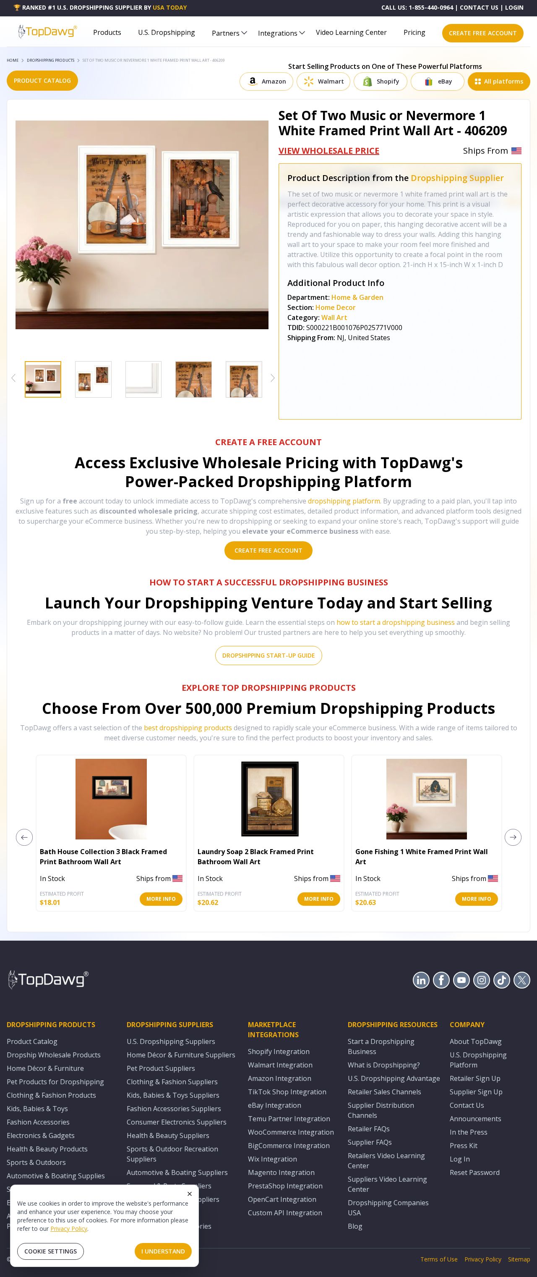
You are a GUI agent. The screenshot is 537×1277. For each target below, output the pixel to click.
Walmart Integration (280, 1065)
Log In (460, 1159)
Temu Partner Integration (289, 1118)
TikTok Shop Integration (287, 1091)
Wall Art (334, 317)
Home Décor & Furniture (45, 1068)
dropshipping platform (344, 501)
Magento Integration (281, 1172)
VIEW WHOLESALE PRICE (329, 150)
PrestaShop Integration (285, 1185)
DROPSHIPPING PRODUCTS (50, 60)
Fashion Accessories (38, 1122)
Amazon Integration (279, 1078)
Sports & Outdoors (36, 1162)
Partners (226, 33)
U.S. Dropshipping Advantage (394, 1078)
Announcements (475, 1118)
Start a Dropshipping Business (381, 1046)
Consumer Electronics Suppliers (177, 1122)
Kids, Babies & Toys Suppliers (173, 1095)
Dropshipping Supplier (457, 178)
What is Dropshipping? (384, 1065)
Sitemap (519, 1259)
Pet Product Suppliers (161, 1068)
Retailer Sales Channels (384, 1091)
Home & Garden (357, 297)
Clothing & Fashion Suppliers (172, 1081)
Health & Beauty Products (47, 1149)
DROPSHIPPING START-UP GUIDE (268, 655)
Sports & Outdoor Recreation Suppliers (172, 1154)
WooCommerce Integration (291, 1132)
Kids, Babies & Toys (37, 1108)
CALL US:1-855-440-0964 (417, 7)
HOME (12, 60)
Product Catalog (32, 1041)
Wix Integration (272, 1159)
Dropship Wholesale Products (54, 1054)
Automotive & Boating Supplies (56, 1175)
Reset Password (475, 1172)
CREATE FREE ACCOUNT (483, 33)
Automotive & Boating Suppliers (177, 1172)
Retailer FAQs (369, 1128)
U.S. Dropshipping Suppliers (171, 1041)
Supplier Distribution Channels (381, 1110)
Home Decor (335, 307)
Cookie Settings (50, 1251)
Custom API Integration (285, 1212)
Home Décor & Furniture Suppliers (181, 1054)
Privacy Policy (68, 1228)
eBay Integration (274, 1105)
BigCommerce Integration (289, 1145)
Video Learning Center (351, 32)
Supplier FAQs (370, 1142)
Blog (355, 1226)
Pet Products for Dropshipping (55, 1081)
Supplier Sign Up (476, 1091)
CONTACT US (479, 7)
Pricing (414, 32)
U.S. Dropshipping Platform (478, 1060)
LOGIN (514, 7)
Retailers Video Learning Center (386, 1160)
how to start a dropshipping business (395, 622)
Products (107, 32)
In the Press (468, 1132)
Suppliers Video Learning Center (387, 1184)
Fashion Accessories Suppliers (174, 1108)
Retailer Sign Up (475, 1078)
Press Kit (463, 1145)
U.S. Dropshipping (166, 32)
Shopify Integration (279, 1051)
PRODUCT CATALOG (42, 80)
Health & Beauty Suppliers (168, 1135)
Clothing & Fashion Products (51, 1095)
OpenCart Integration (282, 1199)
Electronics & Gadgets (41, 1135)
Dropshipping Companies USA (388, 1207)
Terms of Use (439, 1259)
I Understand (163, 1251)
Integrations (277, 33)
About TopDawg (476, 1041)
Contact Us (467, 1105)
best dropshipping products (188, 727)
